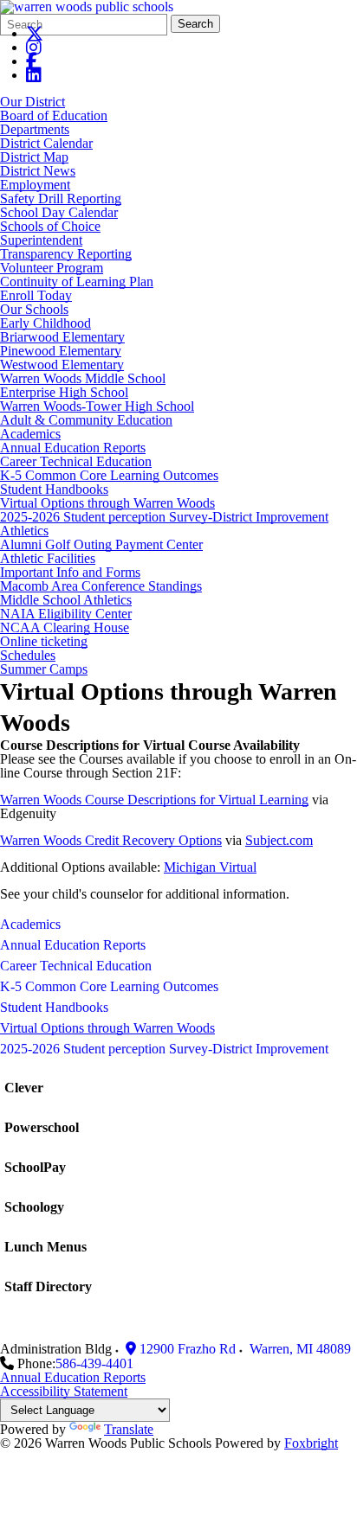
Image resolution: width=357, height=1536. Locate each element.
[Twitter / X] (34, 33)
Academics (30, 433)
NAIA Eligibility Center (66, 613)
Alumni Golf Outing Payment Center (101, 544)
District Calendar (46, 143)
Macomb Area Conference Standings (101, 586)
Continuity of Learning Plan (76, 281)
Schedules (27, 655)
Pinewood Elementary (60, 350)
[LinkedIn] (34, 74)
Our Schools (34, 309)
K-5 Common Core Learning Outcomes (109, 475)
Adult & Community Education (86, 420)
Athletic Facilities (47, 558)
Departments (34, 129)
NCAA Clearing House (64, 627)
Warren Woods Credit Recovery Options (111, 840)
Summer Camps (44, 669)
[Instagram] (34, 47)
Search (195, 23)
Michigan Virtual (210, 867)
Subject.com (279, 840)
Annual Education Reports (73, 447)
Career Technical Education (76, 461)
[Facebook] (31, 61)
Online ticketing (44, 641)
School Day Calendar (59, 212)
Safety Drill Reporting (60, 198)
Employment (35, 184)
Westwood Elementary (62, 364)
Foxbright (311, 1443)
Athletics (24, 530)
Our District (32, 101)
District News (37, 170)
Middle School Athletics (66, 599)
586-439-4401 (94, 1363)
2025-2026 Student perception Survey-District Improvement (164, 516)
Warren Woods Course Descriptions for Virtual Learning (154, 799)
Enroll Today (36, 295)
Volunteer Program (51, 267)
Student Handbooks (54, 489)
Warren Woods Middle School (83, 378)
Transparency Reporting (66, 253)
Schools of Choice (50, 226)
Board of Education (53, 115)
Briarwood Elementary (62, 337)
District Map (34, 157)
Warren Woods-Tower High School (97, 406)
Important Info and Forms (70, 572)
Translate (128, 1429)
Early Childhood (45, 323)
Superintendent (41, 240)
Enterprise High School (64, 392)
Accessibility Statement (63, 1391)
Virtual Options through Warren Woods (107, 503)
